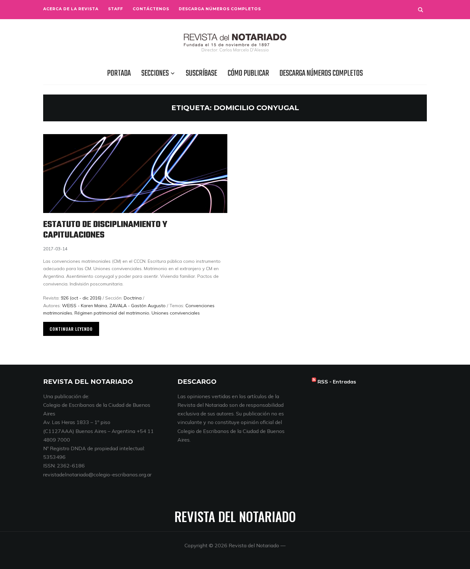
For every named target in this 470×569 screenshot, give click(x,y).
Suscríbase (201, 73)
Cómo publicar (248, 73)
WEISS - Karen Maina (84, 305)
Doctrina (133, 298)
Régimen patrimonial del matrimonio (111, 313)
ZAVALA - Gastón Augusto (137, 305)
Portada (119, 73)
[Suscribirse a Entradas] (314, 381)
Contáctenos (151, 8)
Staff (115, 8)
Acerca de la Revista (70, 8)
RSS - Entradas (336, 381)
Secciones (155, 73)
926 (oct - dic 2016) (81, 298)
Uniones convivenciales (176, 313)
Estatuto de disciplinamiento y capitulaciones (105, 230)
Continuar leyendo (71, 328)
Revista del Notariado (235, 516)
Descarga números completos (220, 8)
